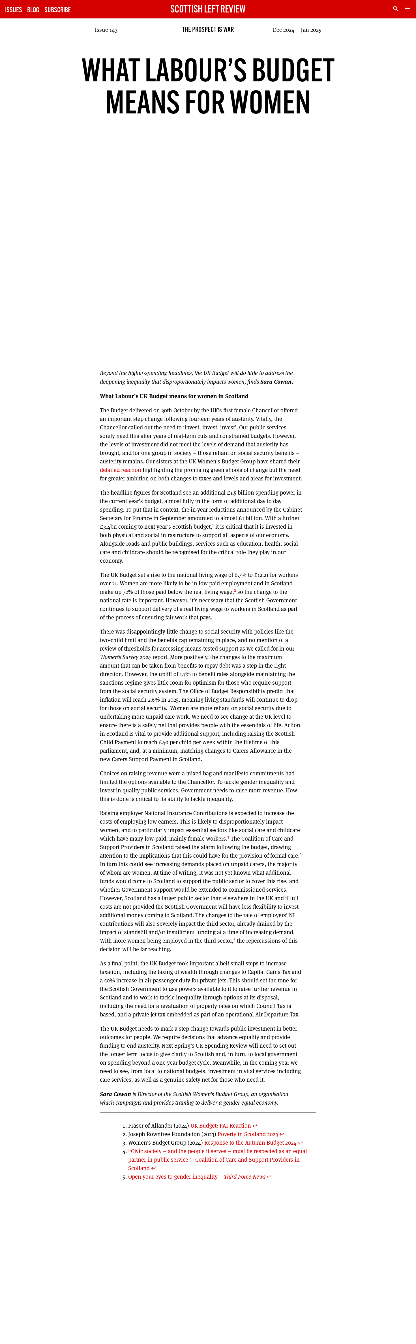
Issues (13, 10)
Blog (33, 10)
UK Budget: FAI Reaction (220, 1125)
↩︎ (254, 1125)
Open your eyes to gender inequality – (196, 1176)
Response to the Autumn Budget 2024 (250, 1142)
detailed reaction (120, 470)
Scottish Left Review (208, 10)
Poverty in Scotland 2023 (247, 1134)
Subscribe (57, 10)
